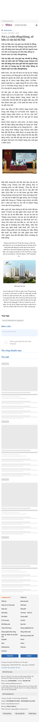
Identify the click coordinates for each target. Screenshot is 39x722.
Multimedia (5, 647)
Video (22, 643)
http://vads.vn (11, 706)
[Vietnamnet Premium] (6, 598)
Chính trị (23, 597)
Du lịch (22, 620)
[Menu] (2, 25)
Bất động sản (5, 624)
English (4, 639)
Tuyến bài (10, 656)
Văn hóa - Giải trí (26, 613)
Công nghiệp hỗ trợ (26, 628)
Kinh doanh (8, 30)
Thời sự (3, 601)
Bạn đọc (23, 624)
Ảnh (2, 643)
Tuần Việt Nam (6, 628)
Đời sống (4, 613)
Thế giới (23, 609)
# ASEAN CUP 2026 (20, 25)
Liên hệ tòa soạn (7, 672)
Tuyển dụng (32, 713)
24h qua (4, 651)
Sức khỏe (4, 616)
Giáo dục (4, 609)
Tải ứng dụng (7, 713)
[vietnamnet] (9, 26)
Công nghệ (24, 616)
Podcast (23, 647)
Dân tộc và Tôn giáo (8, 605)
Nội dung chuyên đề (27, 635)
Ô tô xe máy (5, 620)
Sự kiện (29, 656)
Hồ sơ (22, 639)
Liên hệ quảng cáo (8, 694)
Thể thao (23, 605)
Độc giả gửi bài (19, 713)
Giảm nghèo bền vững (8, 632)
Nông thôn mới (25, 632)
